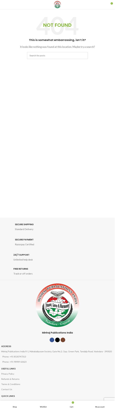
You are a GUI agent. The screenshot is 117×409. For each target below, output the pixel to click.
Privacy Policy (7, 373)
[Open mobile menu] (3, 5)
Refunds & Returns (10, 379)
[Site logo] (57, 4)
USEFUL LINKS (8, 368)
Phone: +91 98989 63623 (14, 361)
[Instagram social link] (63, 340)
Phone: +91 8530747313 (14, 356)
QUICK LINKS (8, 396)
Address (6, 346)
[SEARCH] (84, 55)
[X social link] (57, 340)
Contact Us (6, 389)
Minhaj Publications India (57, 332)
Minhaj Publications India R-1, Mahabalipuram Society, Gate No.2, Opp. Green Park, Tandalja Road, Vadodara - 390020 (56, 351)
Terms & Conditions (10, 384)
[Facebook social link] (52, 340)
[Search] (105, 5)
